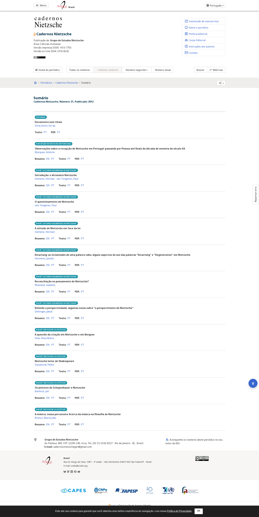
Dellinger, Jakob (43, 311)
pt (45, 132)
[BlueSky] (65, 471)
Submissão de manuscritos (202, 21)
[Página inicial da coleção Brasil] (47, 465)
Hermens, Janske (44, 258)
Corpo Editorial (195, 40)
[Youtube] (79, 471)
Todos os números (79, 70)
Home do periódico (47, 70)
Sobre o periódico (196, 27)
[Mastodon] (68, 471)
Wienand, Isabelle (45, 285)
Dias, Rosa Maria (44, 338)
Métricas (216, 70)
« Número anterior (108, 70)
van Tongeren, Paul (67, 178)
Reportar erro (255, 194)
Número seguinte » (137, 70)
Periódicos (46, 82)
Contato (191, 52)
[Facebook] (75, 471)
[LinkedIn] (71, 471)
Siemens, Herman (45, 178)
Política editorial (196, 34)
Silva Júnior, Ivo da (45, 125)
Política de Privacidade (179, 511)
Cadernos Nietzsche (66, 82)
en (47, 158)
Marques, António (45, 152)
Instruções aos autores (199, 46)
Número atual (163, 70)
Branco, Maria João (45, 417)
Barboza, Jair (42, 391)
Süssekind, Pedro (44, 364)
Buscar (200, 70)
